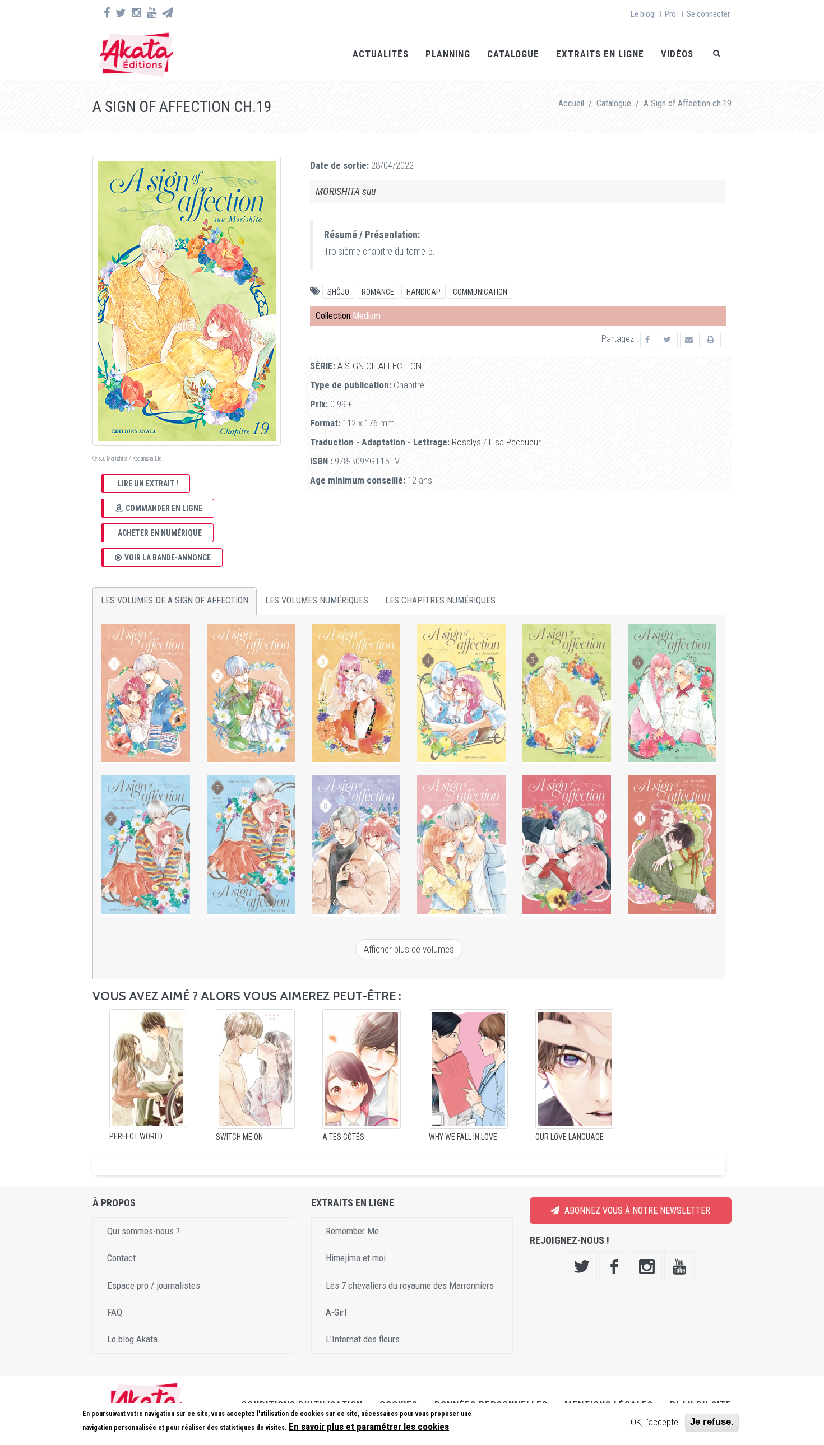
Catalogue (513, 53)
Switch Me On (239, 1136)
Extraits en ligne (600, 53)
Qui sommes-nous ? (143, 1231)
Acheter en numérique (160, 532)
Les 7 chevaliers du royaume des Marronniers (410, 1285)
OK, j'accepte (654, 1422)
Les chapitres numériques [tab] (440, 600)
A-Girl (336, 1312)
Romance (378, 291)
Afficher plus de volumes (409, 949)
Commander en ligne (164, 508)
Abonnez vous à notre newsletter (636, 1210)
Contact (121, 1257)
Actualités (381, 53)
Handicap (423, 291)
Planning (447, 53)
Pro (670, 14)
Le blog (642, 14)
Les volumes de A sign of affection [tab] (174, 600)
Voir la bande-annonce (167, 557)
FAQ (114, 1312)
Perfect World (136, 1136)
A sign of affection (379, 365)
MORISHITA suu (346, 191)
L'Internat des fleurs (363, 1339)
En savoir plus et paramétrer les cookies (369, 1426)
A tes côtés (343, 1136)
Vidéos (677, 53)
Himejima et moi (356, 1257)
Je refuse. (712, 1421)
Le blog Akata (132, 1339)
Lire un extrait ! (148, 483)
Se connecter (708, 14)
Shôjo (338, 291)
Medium (367, 315)
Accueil (571, 103)
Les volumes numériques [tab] (316, 600)
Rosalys (466, 442)
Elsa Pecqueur (515, 442)
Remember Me (352, 1231)
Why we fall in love (463, 1136)
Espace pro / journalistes (153, 1285)
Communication (480, 291)
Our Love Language (569, 1136)
